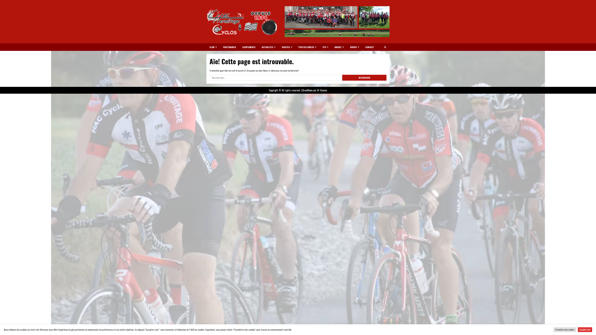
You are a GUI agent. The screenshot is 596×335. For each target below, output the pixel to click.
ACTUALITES (267, 47)
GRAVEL (338, 47)
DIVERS (353, 47)
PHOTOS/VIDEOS (306, 47)
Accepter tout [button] (585, 329)
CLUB (212, 47)
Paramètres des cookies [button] (564, 329)
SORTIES (286, 47)
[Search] (385, 47)
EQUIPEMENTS (248, 47)
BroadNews (307, 90)
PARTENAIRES (229, 47)
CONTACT (369, 47)
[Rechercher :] (276, 78)
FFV (324, 47)
